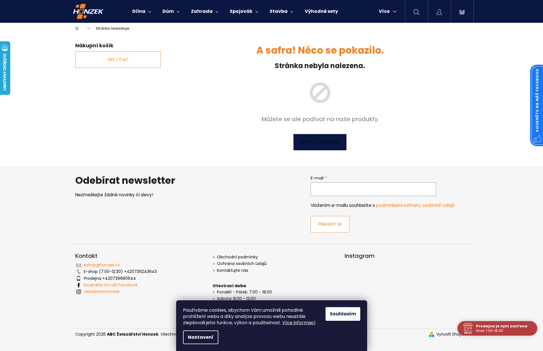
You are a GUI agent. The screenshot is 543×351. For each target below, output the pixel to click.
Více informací (299, 322)
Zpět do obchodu (320, 142)
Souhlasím (343, 314)
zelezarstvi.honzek (102, 291)
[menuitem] (142, 11)
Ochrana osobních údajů (242, 263)
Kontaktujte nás (232, 270)
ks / (118, 59)
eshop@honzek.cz (102, 265)
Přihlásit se (330, 224)
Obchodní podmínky (237, 257)
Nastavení (200, 337)
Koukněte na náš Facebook (111, 285)
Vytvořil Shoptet (452, 334)
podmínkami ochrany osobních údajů (415, 205)
